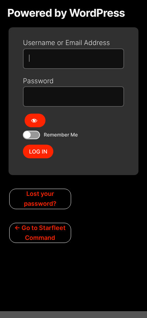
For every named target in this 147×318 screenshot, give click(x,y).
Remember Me (61, 135)
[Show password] (35, 120)
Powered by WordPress (66, 12)
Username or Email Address (66, 43)
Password (38, 81)
